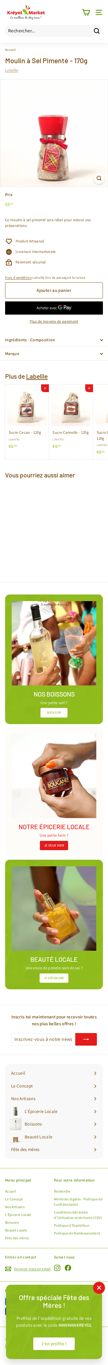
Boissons (12, 1222)
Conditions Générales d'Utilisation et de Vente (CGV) (78, 1215)
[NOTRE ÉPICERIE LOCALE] (54, 776)
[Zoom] (99, 178)
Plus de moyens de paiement (54, 321)
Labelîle (11, 70)
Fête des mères (17, 1238)
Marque (12, 353)
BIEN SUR (54, 712)
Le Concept (14, 1199)
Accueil (10, 50)
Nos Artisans (15, 1207)
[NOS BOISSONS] (54, 643)
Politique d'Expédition (71, 1225)
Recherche (62, 1191)
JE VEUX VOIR (54, 845)
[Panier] (86, 12)
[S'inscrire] (86, 1039)
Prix (9, 194)
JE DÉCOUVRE (54, 978)
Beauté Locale (16, 1230)
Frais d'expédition (18, 277)
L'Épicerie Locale (18, 1214)
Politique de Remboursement (77, 1233)
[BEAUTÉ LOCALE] (54, 908)
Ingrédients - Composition (30, 339)
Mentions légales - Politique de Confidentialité (78, 1202)
